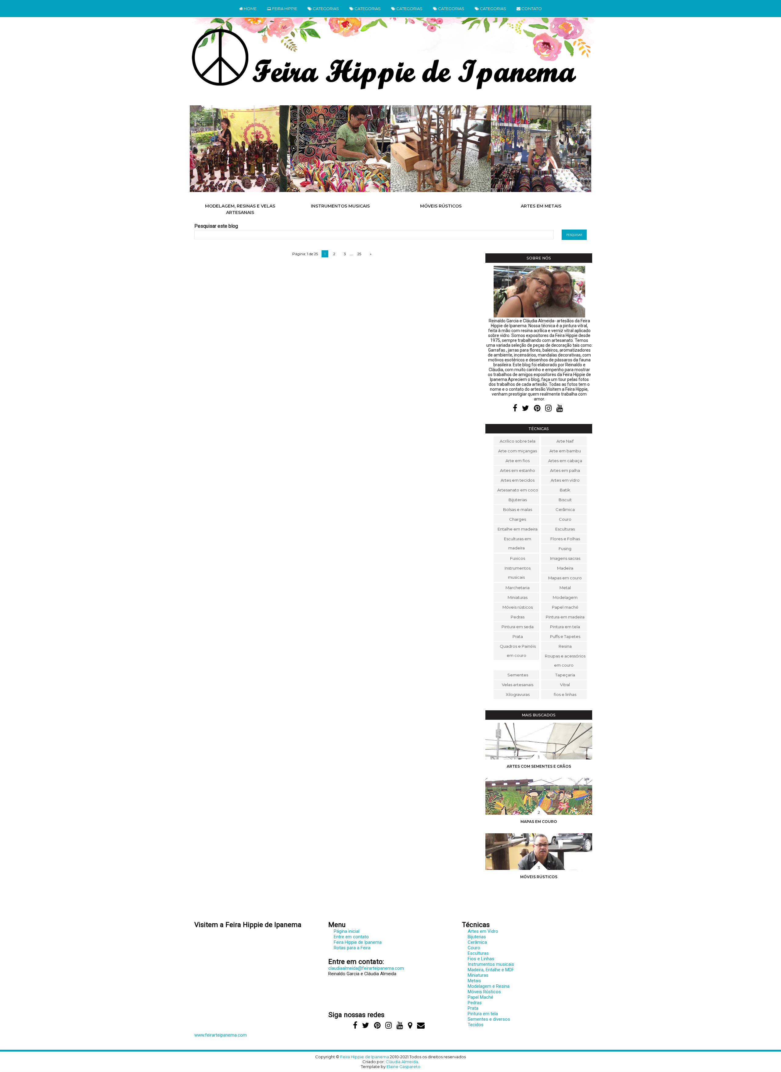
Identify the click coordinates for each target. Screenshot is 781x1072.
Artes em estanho (517, 470)
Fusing (565, 548)
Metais (474, 980)
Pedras (517, 616)
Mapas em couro (565, 577)
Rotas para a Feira (352, 948)
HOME (250, 8)
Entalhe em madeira (518, 529)
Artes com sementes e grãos (539, 766)
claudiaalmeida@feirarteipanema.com (366, 968)
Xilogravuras (518, 694)
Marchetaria (518, 587)
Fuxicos (517, 558)
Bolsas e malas (517, 509)
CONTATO (531, 8)
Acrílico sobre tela (517, 441)
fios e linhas (565, 694)
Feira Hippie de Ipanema (358, 942)
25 (359, 254)
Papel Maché (480, 997)
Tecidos (476, 1024)
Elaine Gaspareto (403, 1066)
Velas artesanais (517, 684)
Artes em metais (440, 206)
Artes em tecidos (517, 480)
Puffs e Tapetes (565, 636)
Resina (565, 646)
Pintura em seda (518, 626)
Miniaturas (517, 597)
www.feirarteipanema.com (220, 1035)
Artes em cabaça (565, 460)
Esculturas (565, 529)
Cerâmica (565, 509)
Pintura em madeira (565, 616)
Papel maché (565, 607)
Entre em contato (351, 937)
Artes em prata (541, 206)
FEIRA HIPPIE (284, 8)
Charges (517, 519)
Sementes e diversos (489, 1019)
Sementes (517, 674)
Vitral (565, 684)
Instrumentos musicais (240, 206)
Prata (518, 636)
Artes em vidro (565, 480)
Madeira (565, 568)
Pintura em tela (565, 626)
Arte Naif (565, 441)
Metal (565, 587)
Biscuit (565, 499)
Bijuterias (518, 499)
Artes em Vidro (483, 931)
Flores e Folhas (565, 538)
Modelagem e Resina (488, 986)
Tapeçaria (565, 674)
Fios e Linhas (481, 959)
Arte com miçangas (517, 450)
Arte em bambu (565, 450)
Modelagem (565, 597)
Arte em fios (518, 460)
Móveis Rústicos (484, 991)
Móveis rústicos (340, 206)
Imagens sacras (565, 558)
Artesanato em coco (517, 489)
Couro (565, 519)
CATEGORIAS (325, 8)
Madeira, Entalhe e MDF (491, 969)
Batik (565, 489)
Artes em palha (565, 470)
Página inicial (346, 931)
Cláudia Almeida (402, 1061)
